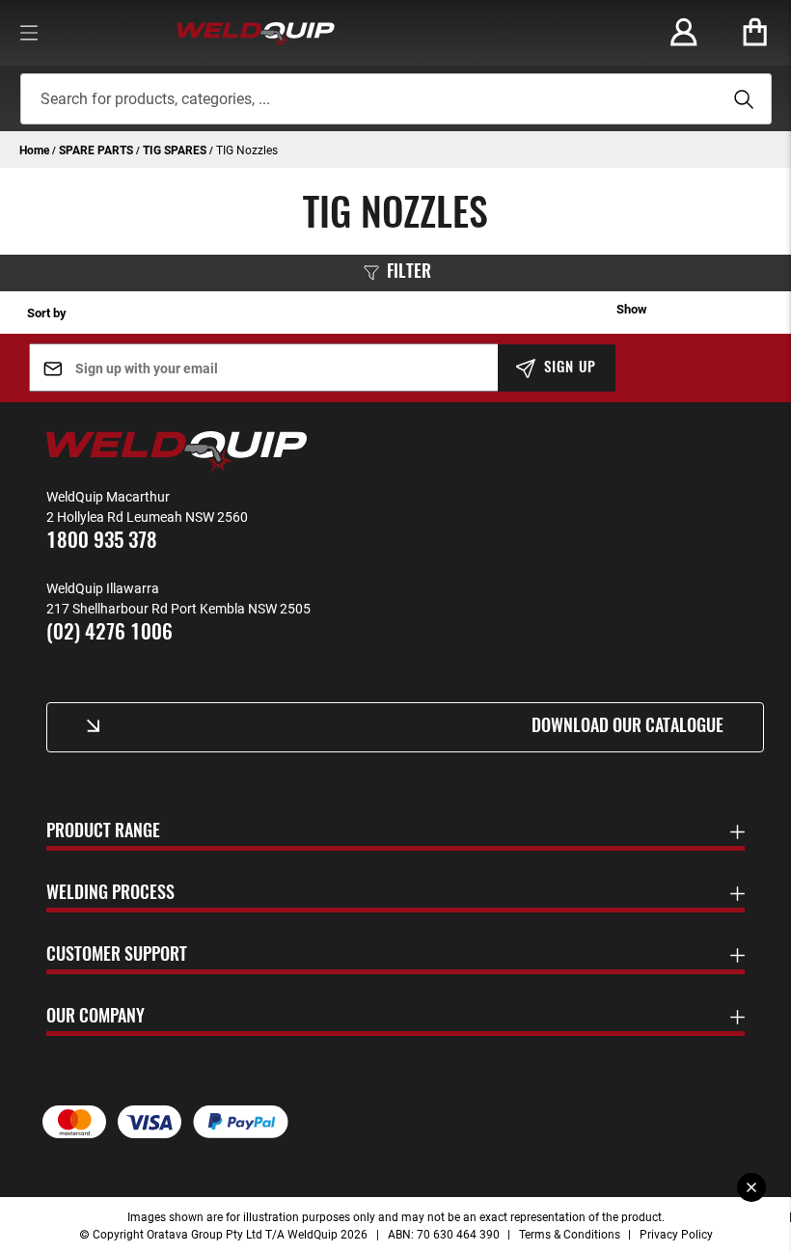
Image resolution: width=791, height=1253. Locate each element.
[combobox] (396, 98)
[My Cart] (755, 33)
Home (35, 149)
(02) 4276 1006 (109, 633)
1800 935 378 (101, 541)
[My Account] (684, 33)
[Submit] (740, 99)
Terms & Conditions (569, 1233)
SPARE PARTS (97, 149)
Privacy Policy (676, 1233)
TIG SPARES (176, 149)
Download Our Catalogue (627, 727)
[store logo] (255, 32)
